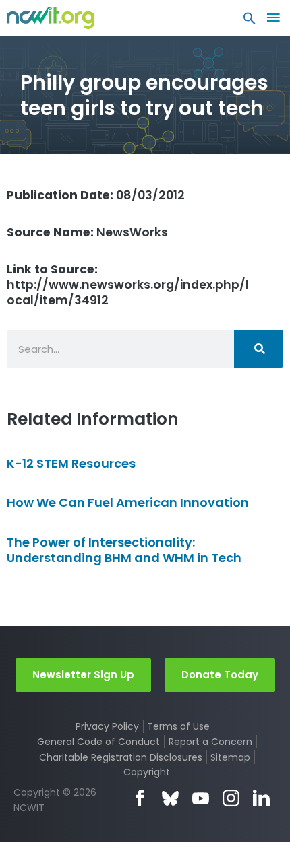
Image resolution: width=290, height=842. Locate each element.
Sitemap (230, 757)
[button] (249, 21)
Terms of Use (178, 726)
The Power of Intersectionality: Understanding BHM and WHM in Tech (124, 550)
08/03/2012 (96, 195)
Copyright (146, 772)
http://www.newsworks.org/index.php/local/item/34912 (128, 285)
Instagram (231, 798)
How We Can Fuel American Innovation (128, 502)
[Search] (258, 349)
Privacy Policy (107, 726)
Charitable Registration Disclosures (120, 757)
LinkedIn (261, 798)
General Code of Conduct (98, 741)
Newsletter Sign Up (83, 675)
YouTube (200, 798)
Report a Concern (210, 741)
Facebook (140, 798)
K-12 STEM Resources (71, 463)
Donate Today (219, 675)
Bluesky (170, 798)
